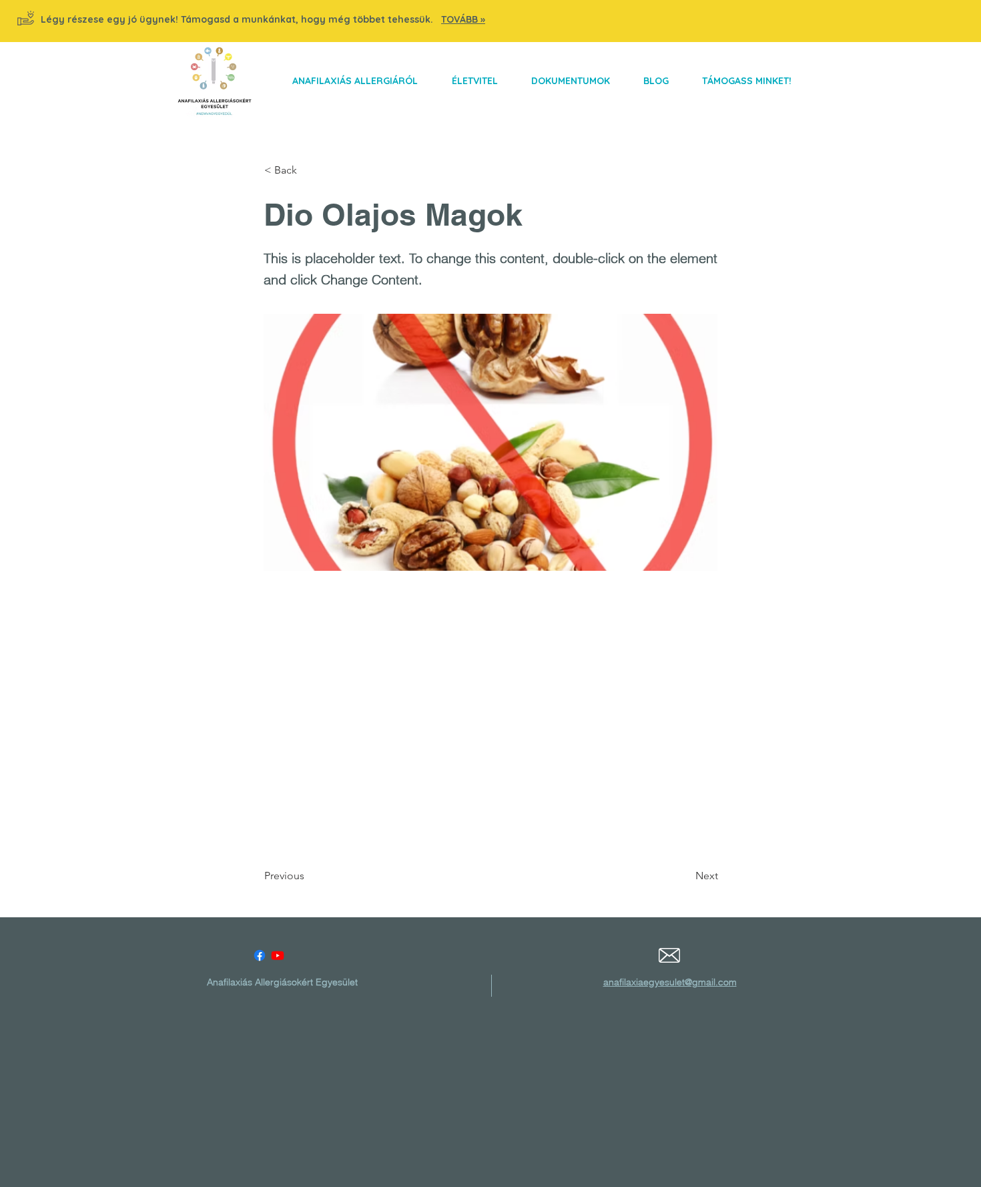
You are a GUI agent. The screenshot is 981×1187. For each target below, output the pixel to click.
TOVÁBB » (463, 19)
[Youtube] (277, 955)
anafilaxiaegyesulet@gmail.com (670, 982)
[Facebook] (259, 955)
